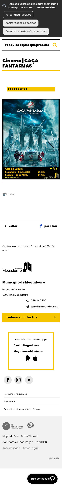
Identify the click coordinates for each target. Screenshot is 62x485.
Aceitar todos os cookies (20, 23)
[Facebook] (7, 380)
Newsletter (9, 401)
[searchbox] (31, 45)
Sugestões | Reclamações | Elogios (22, 409)
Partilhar (50, 226)
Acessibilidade (30, 425)
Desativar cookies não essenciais (25, 31)
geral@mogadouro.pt (45, 306)
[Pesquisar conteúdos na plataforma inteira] (55, 45)
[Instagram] (18, 380)
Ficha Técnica (29, 436)
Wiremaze (54, 458)
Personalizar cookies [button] (18, 15)
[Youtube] (29, 380)
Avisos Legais (30, 448)
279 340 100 (38, 300)
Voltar (13, 226)
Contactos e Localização (17, 442)
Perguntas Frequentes (15, 394)
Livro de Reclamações (12, 426)
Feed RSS (41, 442)
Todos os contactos (21, 317)
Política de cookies (42, 7)
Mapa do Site (10, 436)
